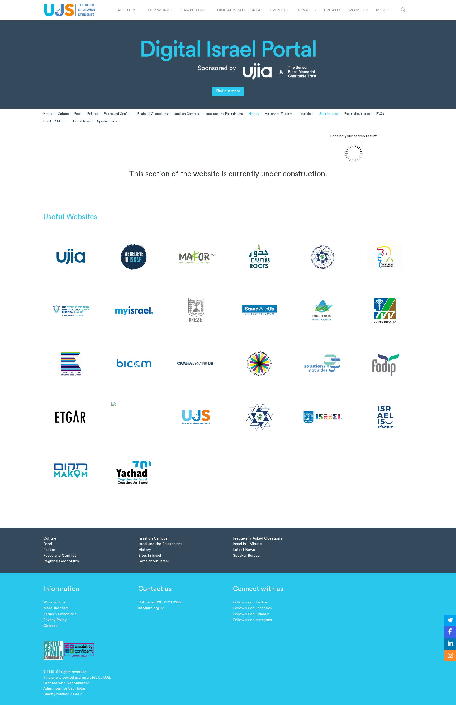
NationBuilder (77, 683)
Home (47, 113)
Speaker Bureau (108, 121)
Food (78, 113)
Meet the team (56, 608)
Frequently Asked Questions (257, 538)
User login (76, 688)
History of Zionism (279, 113)
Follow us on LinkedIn (251, 614)
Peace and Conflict (118, 113)
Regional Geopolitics (152, 113)
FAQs (380, 113)
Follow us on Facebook (252, 608)
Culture (63, 113)
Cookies (50, 626)
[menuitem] (129, 10)
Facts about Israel (357, 113)
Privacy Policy (54, 620)
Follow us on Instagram (252, 620)
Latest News (82, 121)
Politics (92, 113)
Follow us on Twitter (250, 602)
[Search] (403, 10)
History (254, 113)
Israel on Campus (186, 113)
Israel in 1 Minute (55, 121)
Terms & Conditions (60, 614)
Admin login (53, 688)
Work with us (54, 602)
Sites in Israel (329, 113)
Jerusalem (306, 113)
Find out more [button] (228, 91)
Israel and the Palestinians (224, 113)
